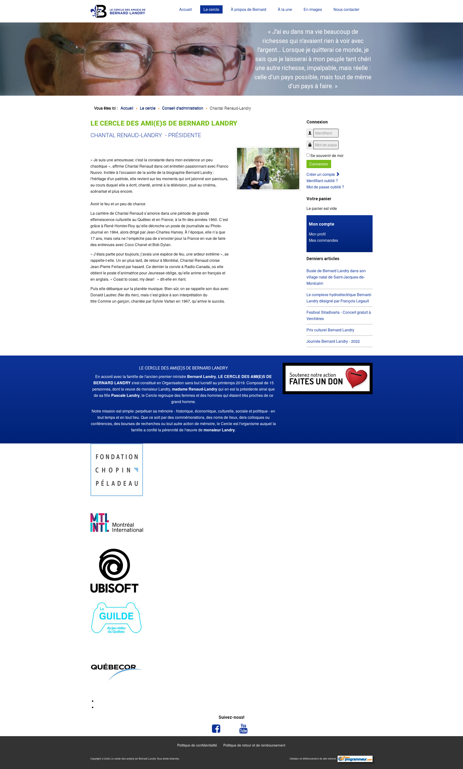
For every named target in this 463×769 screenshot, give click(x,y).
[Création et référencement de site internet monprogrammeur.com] (355, 758)
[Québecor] (116, 671)
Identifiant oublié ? (322, 180)
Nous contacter (346, 9)
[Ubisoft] (114, 570)
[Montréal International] (116, 522)
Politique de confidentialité (197, 745)
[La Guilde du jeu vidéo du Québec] (116, 618)
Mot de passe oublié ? (325, 187)
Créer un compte (321, 174)
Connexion (318, 164)
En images (313, 9)
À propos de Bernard (248, 9)
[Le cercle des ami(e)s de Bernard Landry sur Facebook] (218, 729)
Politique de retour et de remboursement (254, 745)
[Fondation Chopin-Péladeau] (116, 469)
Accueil (185, 9)
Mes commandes (323, 240)
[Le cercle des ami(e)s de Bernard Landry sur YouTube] (245, 729)
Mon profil (317, 234)
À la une (285, 9)
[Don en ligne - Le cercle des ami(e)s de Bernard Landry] (328, 378)
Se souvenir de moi (326, 155)
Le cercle (211, 9)
